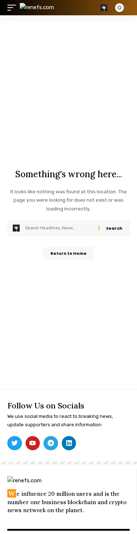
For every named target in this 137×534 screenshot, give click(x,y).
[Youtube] (33, 443)
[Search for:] (59, 228)
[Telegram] (50, 443)
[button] (13, 7)
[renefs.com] (37, 7)
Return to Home (68, 253)
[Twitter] (14, 443)
